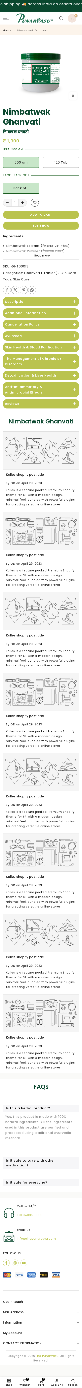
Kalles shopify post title (25, 474)
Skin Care (68, 273)
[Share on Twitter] (15, 290)
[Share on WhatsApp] (32, 290)
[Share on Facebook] (7, 290)
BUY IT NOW (41, 226)
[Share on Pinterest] (24, 290)
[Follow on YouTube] (23, 1263)
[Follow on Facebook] (6, 1263)
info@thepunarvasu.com (36, 1239)
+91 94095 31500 (29, 1215)
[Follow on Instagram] (15, 1263)
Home (7, 30)
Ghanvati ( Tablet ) (41, 273)
